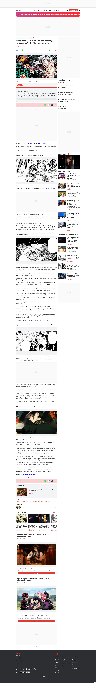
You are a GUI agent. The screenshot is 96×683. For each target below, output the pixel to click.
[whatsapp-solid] (45, 105)
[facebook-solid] (48, 105)
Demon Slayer (45, 188)
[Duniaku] (18, 10)
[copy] (55, 105)
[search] (67, 10)
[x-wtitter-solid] (52, 105)
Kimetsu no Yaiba (41, 143)
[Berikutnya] (57, 519)
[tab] (20, 85)
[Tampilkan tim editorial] (56, 507)
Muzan (30, 143)
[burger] (79, 10)
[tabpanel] (36, 95)
